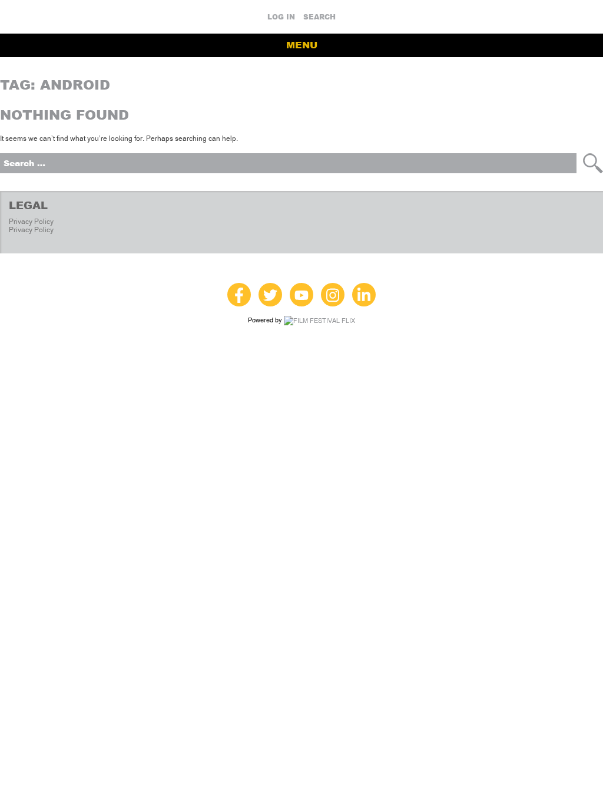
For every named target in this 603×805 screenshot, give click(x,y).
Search (319, 17)
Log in (281, 17)
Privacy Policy (31, 221)
